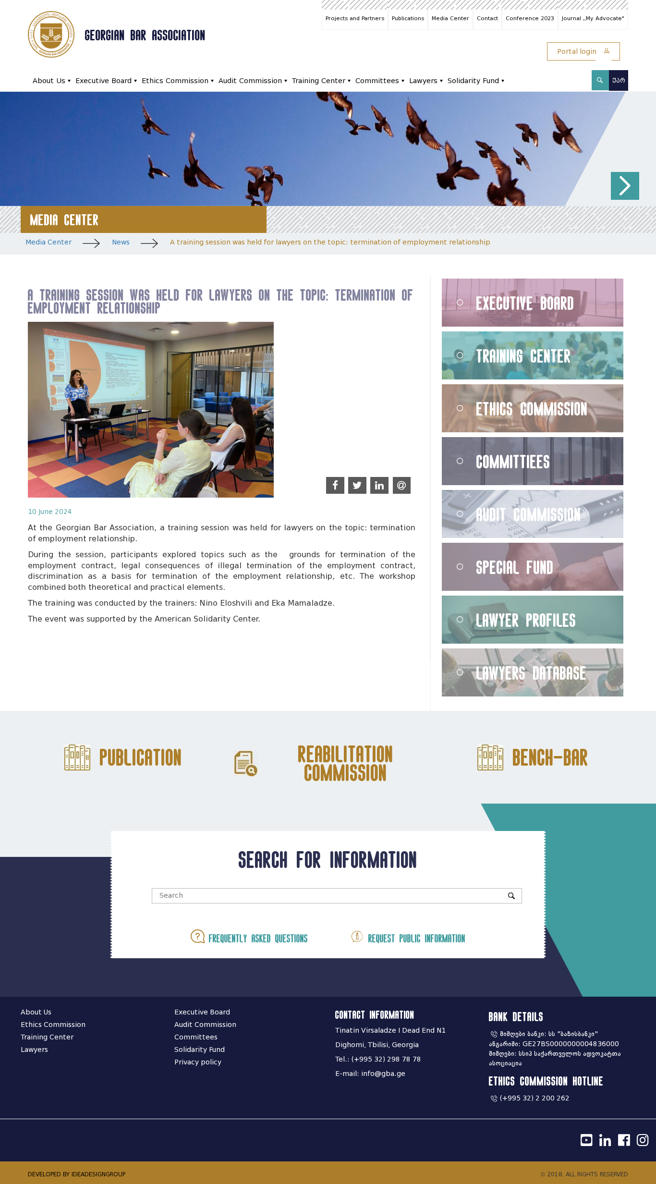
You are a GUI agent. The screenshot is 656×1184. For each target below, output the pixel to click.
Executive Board (103, 81)
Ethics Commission (175, 81)
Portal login (577, 52)
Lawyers (423, 81)
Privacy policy (197, 1062)
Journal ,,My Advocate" (593, 18)
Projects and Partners (355, 18)
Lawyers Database (531, 672)
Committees (377, 81)
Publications (408, 18)
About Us (49, 81)
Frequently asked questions (256, 938)
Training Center (318, 81)
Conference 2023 (530, 18)
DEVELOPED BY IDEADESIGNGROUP (76, 1174)
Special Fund (515, 567)
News (121, 242)
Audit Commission (250, 81)
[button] (625, 186)
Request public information (414, 938)
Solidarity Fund (473, 81)
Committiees (513, 461)
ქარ (618, 80)
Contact (487, 18)
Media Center (450, 18)
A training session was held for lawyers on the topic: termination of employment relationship (330, 242)
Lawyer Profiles (526, 619)
